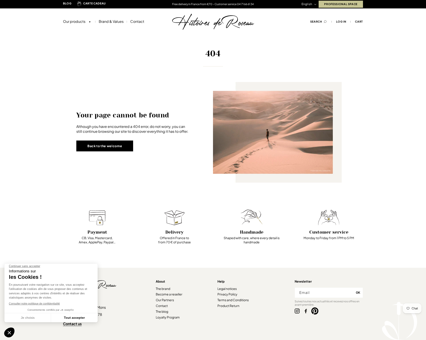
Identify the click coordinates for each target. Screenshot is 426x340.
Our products (74, 21)
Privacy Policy (227, 294)
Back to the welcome (104, 146)
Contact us (72, 323)
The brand (163, 289)
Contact (162, 306)
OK (358, 292)
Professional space (340, 4)
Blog (67, 3)
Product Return (228, 306)
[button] (76, 22)
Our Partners (165, 300)
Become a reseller (169, 294)
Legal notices (227, 289)
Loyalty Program (168, 317)
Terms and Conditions (233, 300)
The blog (162, 311)
